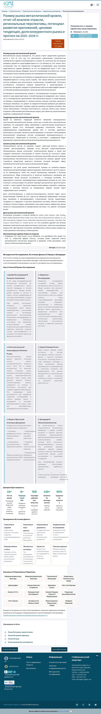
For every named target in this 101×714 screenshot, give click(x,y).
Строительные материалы (32, 11)
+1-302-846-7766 (80, 675)
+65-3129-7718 (81, 677)
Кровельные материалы (52, 11)
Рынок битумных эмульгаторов (20, 632)
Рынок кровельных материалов (20, 642)
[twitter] (83, 705)
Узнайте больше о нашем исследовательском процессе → (25, 615)
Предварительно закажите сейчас (85, 36)
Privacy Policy (63, 711)
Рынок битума (13, 639)
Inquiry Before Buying (59, 649)
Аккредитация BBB (21, 498)
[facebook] (89, 705)
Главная (4, 11)
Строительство (15, 11)
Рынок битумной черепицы (18, 635)
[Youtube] (96, 705)
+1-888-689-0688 (83, 672)
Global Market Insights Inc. (12, 705)
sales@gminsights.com (83, 679)
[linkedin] (77, 705)
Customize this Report (9, 649)
